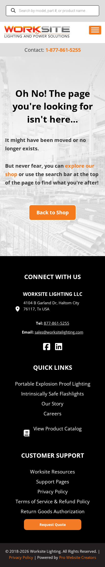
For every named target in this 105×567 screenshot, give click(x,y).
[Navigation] (95, 30)
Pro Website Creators (77, 557)
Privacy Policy (21, 557)
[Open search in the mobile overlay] (52, 11)
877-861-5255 (56, 323)
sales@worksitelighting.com (59, 332)
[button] (52, 524)
